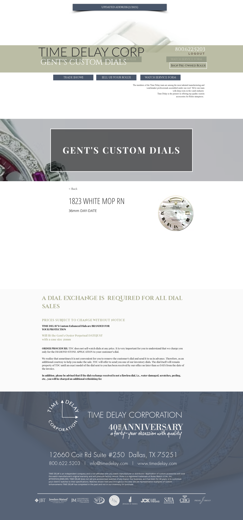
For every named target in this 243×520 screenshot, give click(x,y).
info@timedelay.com (109, 463)
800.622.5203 (65, 463)
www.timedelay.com (158, 463)
